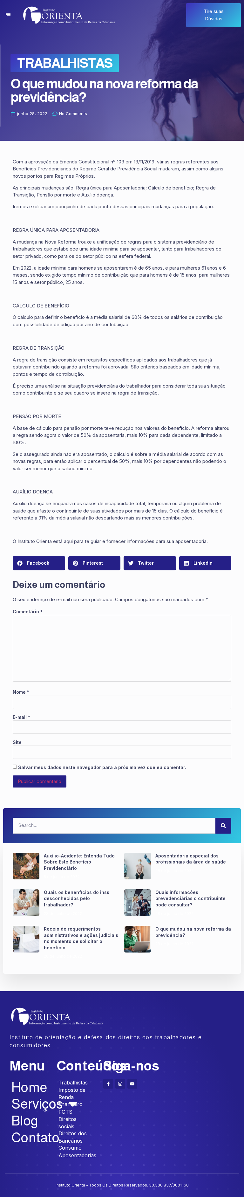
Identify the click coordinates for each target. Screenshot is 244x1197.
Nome (21, 692)
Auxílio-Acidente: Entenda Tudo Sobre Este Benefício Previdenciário (79, 862)
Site (17, 742)
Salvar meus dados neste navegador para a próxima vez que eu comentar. (102, 767)
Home (29, 1087)
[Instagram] (120, 1084)
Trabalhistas (64, 63)
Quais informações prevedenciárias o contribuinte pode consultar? (190, 898)
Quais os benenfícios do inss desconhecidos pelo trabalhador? (76, 898)
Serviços (29, 1103)
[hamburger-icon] (8, 15)
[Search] (223, 826)
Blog (24, 1120)
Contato (29, 1137)
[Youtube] (132, 1084)
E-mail (21, 717)
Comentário (28, 611)
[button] (39, 563)
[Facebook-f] (108, 1084)
